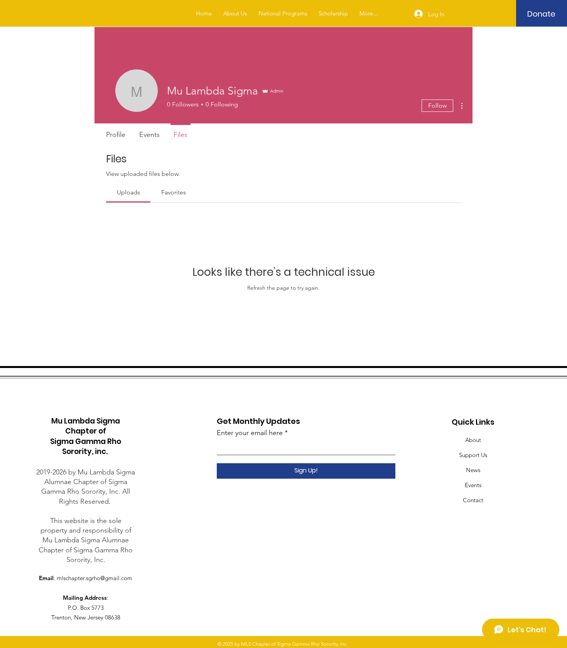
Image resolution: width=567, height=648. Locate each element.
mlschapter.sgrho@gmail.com (94, 578)
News (473, 470)
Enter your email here (250, 432)
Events (473, 485)
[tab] (128, 192)
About (473, 440)
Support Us (473, 455)
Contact (473, 500)
